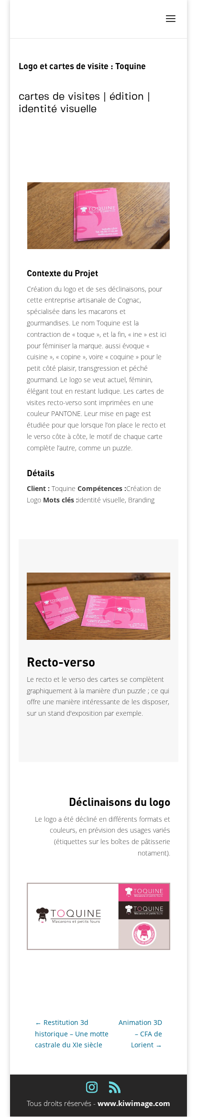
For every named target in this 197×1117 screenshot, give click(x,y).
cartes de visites (59, 97)
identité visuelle (58, 109)
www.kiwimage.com (134, 1103)
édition (126, 97)
